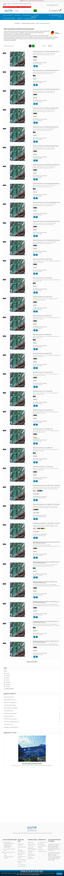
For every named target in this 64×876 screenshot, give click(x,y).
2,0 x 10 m (8, 682)
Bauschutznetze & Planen (10, 708)
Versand (45, 62)
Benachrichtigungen (42, 851)
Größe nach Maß (9, 688)
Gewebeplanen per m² (10, 699)
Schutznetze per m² (9, 697)
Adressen (40, 847)
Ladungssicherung (9, 716)
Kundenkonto (54, 10)
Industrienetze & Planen (10, 713)
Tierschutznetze (8, 724)
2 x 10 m (7, 680)
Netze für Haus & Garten (10, 719)
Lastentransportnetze (23, 866)
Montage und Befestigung (11, 727)
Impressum (30, 842)
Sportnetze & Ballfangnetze (11, 721)
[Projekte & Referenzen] (32, 796)
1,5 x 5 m (7, 673)
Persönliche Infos (42, 842)
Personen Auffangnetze (10, 702)
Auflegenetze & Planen (10, 705)
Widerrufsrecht (31, 844)
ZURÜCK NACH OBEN (32, 661)
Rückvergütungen (42, 846)
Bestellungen (41, 844)
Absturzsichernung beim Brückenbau (32, 763)
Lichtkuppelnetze (8, 710)
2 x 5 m (7, 677)
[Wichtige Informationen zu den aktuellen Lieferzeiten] (17, 7)
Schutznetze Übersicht (10, 693)
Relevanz (54, 46)
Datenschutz (35, 874)
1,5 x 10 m (8, 675)
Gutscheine (40, 849)
